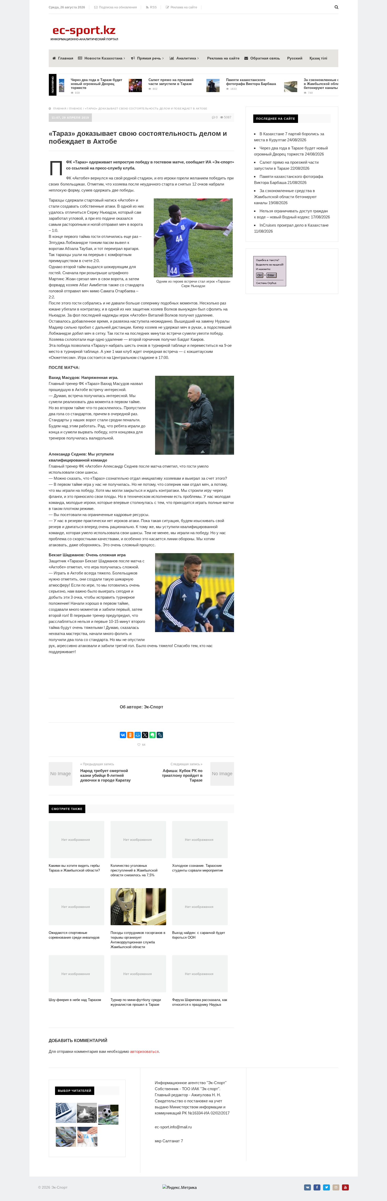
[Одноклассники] (130, 735)
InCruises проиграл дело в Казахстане (294, 225)
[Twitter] (326, 1187)
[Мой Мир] (138, 735)
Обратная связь (265, 58)
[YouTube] (345, 1187)
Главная (65, 58)
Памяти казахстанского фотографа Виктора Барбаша (235, 82)
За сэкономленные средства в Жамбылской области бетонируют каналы (312, 84)
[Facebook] (317, 1187)
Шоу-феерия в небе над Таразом (75, 1000)
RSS (152, 7)
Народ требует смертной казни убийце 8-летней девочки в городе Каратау (105, 775)
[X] (145, 735)
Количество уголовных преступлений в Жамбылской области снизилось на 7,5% (134, 870)
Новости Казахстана (103, 58)
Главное (75, 108)
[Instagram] (336, 1187)
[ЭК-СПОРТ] (84, 27)
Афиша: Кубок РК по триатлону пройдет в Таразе (182, 775)
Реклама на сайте (183, 7)
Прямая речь (149, 58)
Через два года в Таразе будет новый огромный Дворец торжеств (80, 84)
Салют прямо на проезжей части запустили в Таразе (154, 82)
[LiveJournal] (160, 735)
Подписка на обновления (117, 7)
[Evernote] (152, 735)
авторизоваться (144, 1051)
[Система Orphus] (269, 259)
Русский (294, 58)
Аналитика (186, 58)
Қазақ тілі (318, 58)
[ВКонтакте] (123, 735)
